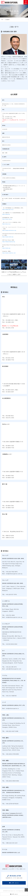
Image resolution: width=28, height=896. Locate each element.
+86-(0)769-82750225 (12, 803)
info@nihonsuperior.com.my (14, 573)
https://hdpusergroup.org (8, 241)
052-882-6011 (10, 415)
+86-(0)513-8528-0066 (12, 781)
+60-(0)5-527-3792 (11, 594)
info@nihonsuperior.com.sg (14, 617)
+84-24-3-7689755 (11, 695)
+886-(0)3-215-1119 (11, 843)
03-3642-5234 (10, 389)
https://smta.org (6, 248)
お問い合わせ (15, 882)
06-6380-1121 (10, 320)
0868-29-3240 (10, 535)
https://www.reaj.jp (7, 219)
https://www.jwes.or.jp (7, 209)
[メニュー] (26, 2)
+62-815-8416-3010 (11, 644)
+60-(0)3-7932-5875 (11, 571)
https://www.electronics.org (9, 230)
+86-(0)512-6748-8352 (12, 754)
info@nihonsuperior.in (12, 708)
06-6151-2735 (10, 327)
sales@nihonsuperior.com (13, 669)
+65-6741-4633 (10, 615)
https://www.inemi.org (7, 236)
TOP (26, 890)
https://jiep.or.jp (6, 224)
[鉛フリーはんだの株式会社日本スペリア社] (9, 2)
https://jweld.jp (6, 214)
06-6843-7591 (10, 475)
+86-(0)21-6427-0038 (12, 731)
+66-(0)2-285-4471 (11, 667)
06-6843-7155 (10, 445)
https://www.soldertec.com (9, 252)
